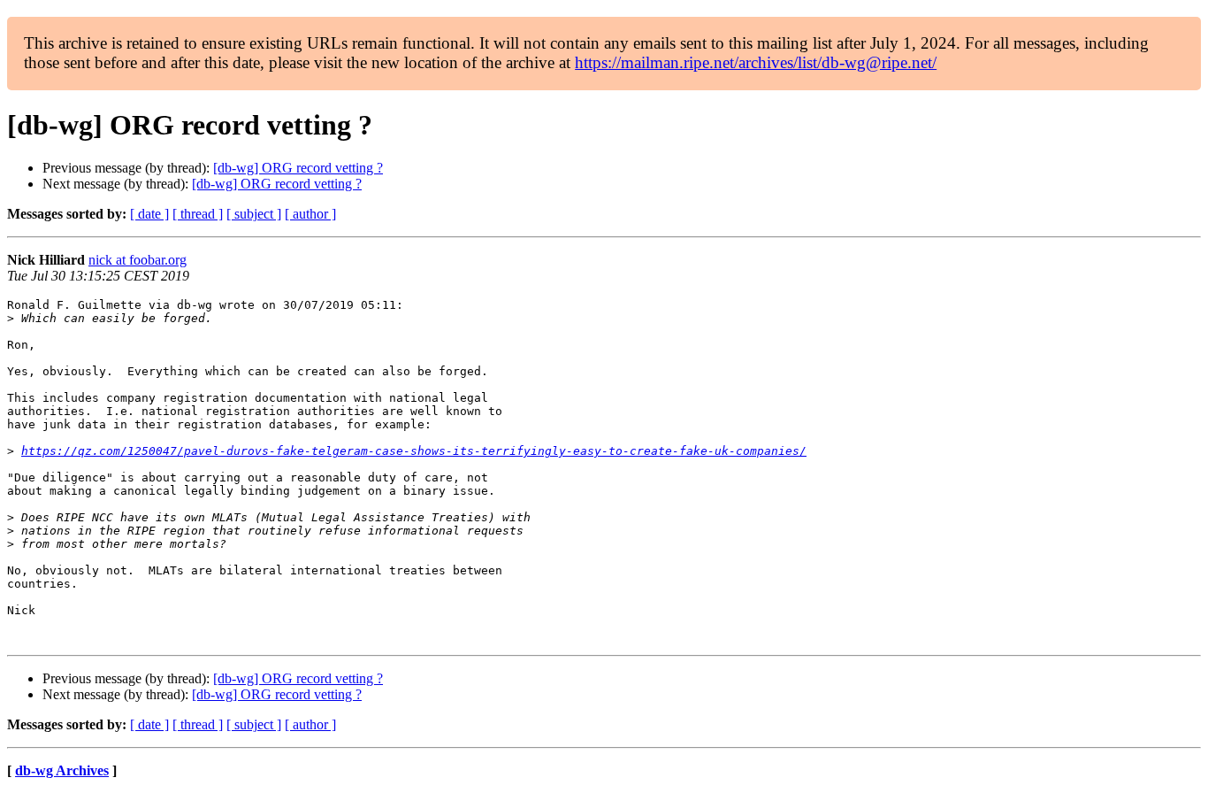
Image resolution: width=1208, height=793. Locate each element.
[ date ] (149, 213)
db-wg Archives (62, 770)
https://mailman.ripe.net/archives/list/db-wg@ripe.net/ (756, 62)
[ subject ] (253, 213)
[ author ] (310, 213)
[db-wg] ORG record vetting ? (298, 167)
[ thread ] (197, 213)
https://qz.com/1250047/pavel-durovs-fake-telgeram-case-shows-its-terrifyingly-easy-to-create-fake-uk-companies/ (414, 451)
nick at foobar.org (137, 259)
